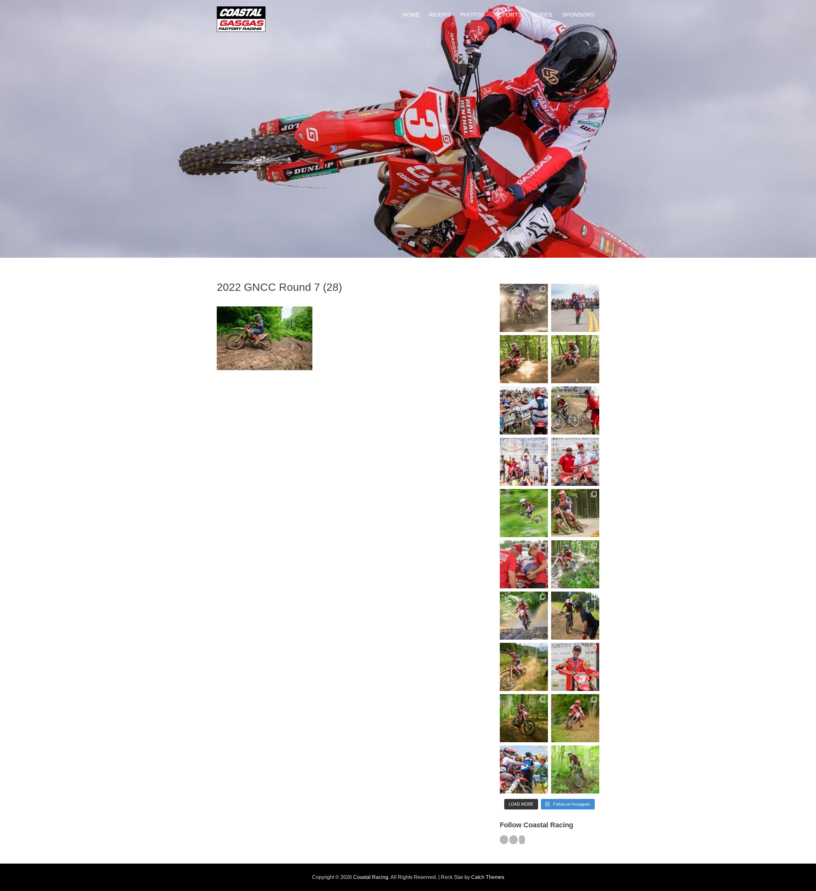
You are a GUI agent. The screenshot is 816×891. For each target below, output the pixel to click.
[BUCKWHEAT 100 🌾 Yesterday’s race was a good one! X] (575, 462)
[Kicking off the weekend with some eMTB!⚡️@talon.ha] (524, 513)
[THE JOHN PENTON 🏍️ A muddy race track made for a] (575, 359)
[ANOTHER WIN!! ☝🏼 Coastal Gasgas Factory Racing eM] (575, 769)
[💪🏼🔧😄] (524, 564)
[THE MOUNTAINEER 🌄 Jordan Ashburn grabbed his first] (524, 462)
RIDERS (440, 14)
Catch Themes (487, 877)
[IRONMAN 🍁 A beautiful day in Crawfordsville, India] (524, 308)
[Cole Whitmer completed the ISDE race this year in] (524, 359)
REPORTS (508, 14)
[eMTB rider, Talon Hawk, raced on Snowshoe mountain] (575, 616)
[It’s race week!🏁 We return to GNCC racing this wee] (575, 513)
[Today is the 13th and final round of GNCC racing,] (575, 308)
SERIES (541, 14)
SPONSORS (578, 14)
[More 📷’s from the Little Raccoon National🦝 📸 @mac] (575, 564)
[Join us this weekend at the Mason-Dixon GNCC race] (524, 769)
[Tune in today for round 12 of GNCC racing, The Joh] (524, 410)
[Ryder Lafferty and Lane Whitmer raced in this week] (524, 718)
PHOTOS (472, 14)
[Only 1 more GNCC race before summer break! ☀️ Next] (575, 667)
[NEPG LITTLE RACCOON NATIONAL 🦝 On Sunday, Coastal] (524, 616)
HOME (410, 14)
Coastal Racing (370, 877)
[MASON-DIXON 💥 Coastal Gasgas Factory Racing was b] (575, 718)
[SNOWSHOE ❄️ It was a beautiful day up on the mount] (524, 667)
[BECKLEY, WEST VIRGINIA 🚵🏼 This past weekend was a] (575, 410)
